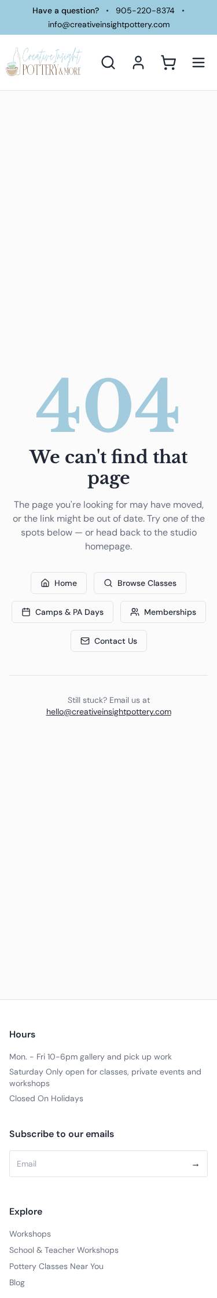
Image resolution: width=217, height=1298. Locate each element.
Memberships (170, 612)
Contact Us (115, 641)
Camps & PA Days (69, 612)
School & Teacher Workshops (64, 1250)
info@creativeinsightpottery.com (109, 24)
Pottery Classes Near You (56, 1266)
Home (65, 583)
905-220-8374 (145, 10)
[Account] (138, 62)
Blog (17, 1282)
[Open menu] (198, 62)
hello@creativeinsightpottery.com (108, 711)
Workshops (30, 1234)
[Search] (108, 62)
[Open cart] (168, 62)
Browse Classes (146, 583)
